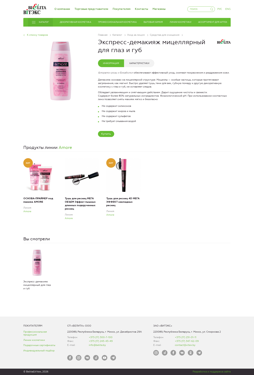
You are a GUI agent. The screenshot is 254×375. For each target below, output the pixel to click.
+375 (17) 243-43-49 (101, 341)
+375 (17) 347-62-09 (187, 341)
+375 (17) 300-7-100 (100, 337)
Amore (65, 147)
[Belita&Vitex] (34, 8)
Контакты (141, 9)
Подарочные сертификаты (39, 345)
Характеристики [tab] (139, 63)
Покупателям (121, 9)
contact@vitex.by (185, 345)
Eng (228, 9)
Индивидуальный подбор (39, 350)
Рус (219, 9)
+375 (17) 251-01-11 (185, 337)
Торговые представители (91, 9)
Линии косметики (34, 340)
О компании (62, 9)
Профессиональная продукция (35, 333)
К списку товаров (37, 34)
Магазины (159, 9)
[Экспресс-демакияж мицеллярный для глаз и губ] (61, 70)
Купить (106, 133)
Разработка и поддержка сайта (212, 371)
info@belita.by (97, 345)
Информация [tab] (111, 63)
